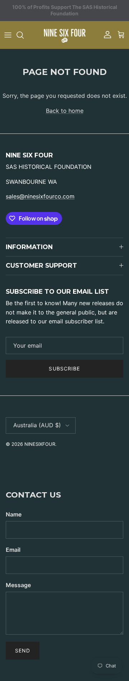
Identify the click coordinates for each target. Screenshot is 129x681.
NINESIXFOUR (39, 444)
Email (13, 549)
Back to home (64, 110)
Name (14, 514)
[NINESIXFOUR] (64, 35)
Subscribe (64, 368)
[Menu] (8, 35)
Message (18, 585)
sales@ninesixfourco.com (40, 196)
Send (22, 650)
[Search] (24, 35)
